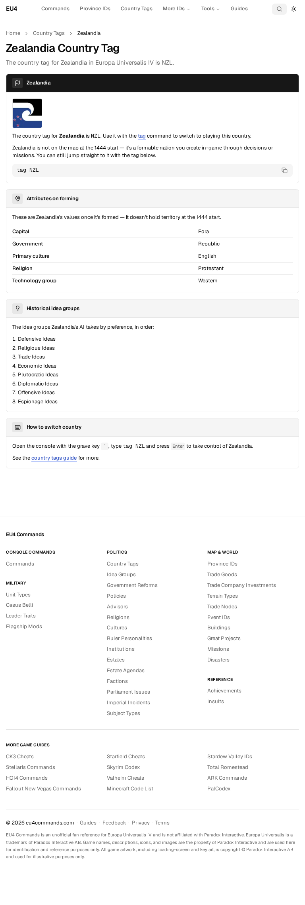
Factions (117, 681)
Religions (118, 617)
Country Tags (136, 8)
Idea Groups (121, 574)
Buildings (218, 627)
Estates (116, 659)
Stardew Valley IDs (229, 756)
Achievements (224, 690)
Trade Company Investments (241, 585)
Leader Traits (21, 615)
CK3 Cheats (20, 756)
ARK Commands (227, 778)
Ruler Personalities (129, 638)
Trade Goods (222, 574)
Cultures (117, 627)
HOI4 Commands (27, 778)
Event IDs (218, 617)
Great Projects (224, 638)
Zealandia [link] (88, 33)
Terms (162, 822)
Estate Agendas (126, 670)
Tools (207, 8)
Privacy (141, 822)
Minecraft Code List (130, 788)
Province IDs (95, 8)
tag (142, 135)
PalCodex (219, 788)
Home (13, 33)
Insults (215, 701)
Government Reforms (132, 585)
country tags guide (54, 457)
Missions (218, 649)
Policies (116, 595)
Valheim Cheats (125, 778)
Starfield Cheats (126, 756)
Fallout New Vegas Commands (43, 788)
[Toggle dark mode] (294, 9)
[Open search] (280, 9)
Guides (239, 8)
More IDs (174, 8)
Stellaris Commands (30, 767)
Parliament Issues (128, 691)
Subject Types (123, 713)
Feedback (114, 822)
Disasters (218, 659)
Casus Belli (19, 605)
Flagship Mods (24, 626)
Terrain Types (222, 595)
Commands (55, 8)
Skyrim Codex (123, 767)
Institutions (121, 649)
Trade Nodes (222, 606)
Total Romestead (227, 767)
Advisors (117, 606)
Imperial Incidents (128, 702)
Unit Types (18, 594)
